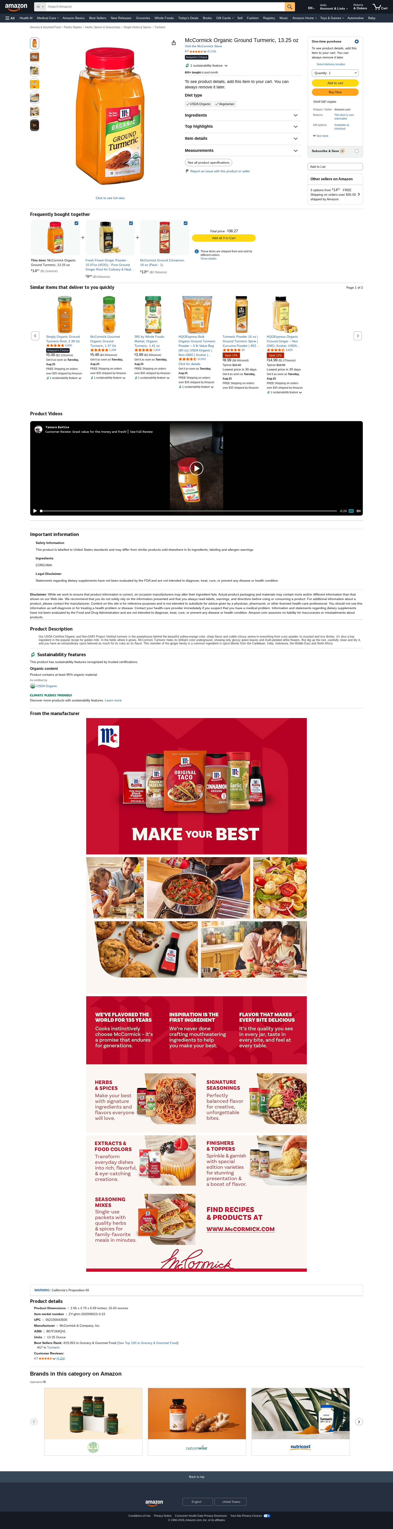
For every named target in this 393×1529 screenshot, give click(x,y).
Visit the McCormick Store (203, 46)
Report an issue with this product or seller (220, 171)
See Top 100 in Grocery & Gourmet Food (147, 1343)
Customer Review (58, 431)
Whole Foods (164, 18)
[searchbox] (165, 7)
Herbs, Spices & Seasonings (102, 27)
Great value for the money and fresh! (99, 431)
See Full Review (141, 431)
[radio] (34, 43)
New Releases (121, 18)
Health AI (26, 18)
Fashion (253, 18)
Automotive (356, 18)
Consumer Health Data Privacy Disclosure (201, 1515)
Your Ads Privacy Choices (246, 1515)
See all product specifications (208, 162)
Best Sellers (97, 18)
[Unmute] (358, 511)
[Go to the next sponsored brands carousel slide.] (359, 1421)
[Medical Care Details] (58, 18)
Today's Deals (188, 18)
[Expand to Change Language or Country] (314, 8)
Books (207, 18)
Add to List (317, 166)
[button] (10, 18)
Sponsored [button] (36, 1381)
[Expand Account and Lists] (347, 8)
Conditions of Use (139, 1515)
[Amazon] (17, 7)
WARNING (42, 1290)
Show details (209, 258)
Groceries (143, 18)
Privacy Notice (163, 1515)
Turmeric (160, 27)
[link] (110, 237)
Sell (239, 18)
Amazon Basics (74, 18)
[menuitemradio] (351, 511)
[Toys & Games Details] (343, 18)
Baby (371, 18)
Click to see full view (110, 198)
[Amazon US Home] (154, 1503)
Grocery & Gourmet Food (45, 27)
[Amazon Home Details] (316, 18)
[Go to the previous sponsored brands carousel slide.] (34, 1421)
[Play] (34, 511)
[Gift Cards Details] (233, 18)
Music (284, 18)
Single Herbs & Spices (137, 27)
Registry (269, 18)
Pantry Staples (73, 27)
